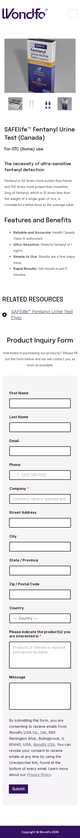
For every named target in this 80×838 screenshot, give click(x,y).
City (13, 536)
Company (19, 489)
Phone (14, 465)
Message (17, 677)
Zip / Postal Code (24, 584)
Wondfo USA (44, 744)
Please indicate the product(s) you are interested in (39, 634)
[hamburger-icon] (73, 14)
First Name (18, 393)
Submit (18, 789)
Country (16, 608)
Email (14, 441)
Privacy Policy (39, 774)
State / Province (23, 560)
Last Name (18, 417)
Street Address (22, 512)
